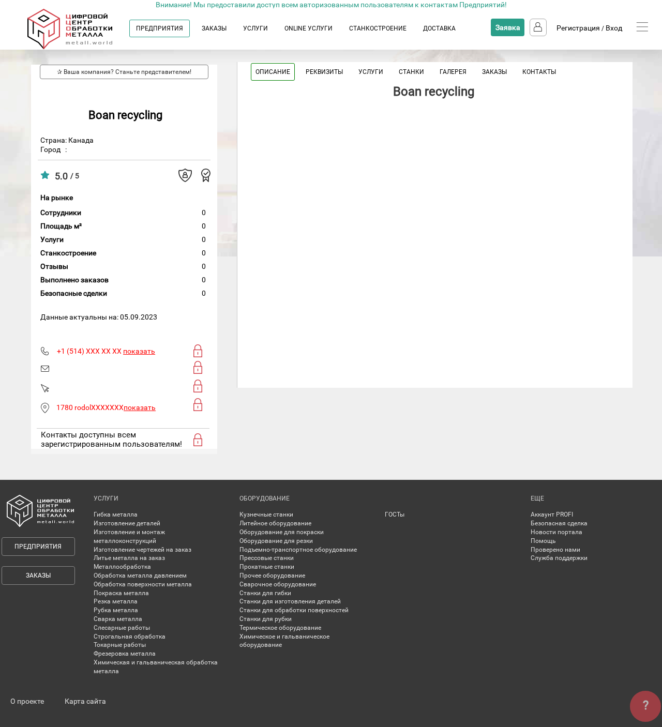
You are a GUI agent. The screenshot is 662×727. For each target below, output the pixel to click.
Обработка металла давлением (140, 575)
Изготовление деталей (127, 523)
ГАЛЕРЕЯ (453, 71)
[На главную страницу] (80, 47)
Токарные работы (120, 644)
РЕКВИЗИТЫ (324, 71)
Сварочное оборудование (277, 584)
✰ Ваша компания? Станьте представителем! (124, 71)
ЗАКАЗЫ (214, 28)
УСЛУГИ (255, 28)
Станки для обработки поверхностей (294, 610)
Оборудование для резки (276, 540)
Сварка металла (118, 619)
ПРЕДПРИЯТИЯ (159, 28)
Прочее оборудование (272, 575)
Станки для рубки (265, 619)
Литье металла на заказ (129, 558)
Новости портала (556, 532)
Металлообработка (122, 566)
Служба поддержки (559, 558)
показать (139, 351)
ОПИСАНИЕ (272, 71)
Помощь (543, 540)
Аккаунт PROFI (552, 514)
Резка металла (116, 601)
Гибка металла (116, 514)
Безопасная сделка (559, 523)
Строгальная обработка (130, 636)
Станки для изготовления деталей (290, 601)
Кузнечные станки (266, 514)
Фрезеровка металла (125, 653)
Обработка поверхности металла (143, 584)
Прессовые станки (266, 558)
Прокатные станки (266, 566)
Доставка (439, 28)
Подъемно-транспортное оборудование (298, 549)
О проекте (27, 701)
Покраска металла (121, 593)
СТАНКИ (411, 71)
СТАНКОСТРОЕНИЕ (378, 28)
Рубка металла (116, 610)
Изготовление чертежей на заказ (142, 549)
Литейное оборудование (275, 523)
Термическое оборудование (280, 627)
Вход (614, 28)
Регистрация (578, 28)
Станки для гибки (265, 593)
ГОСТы (394, 514)
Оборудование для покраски (281, 532)
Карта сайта (85, 701)
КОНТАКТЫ (539, 71)
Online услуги (308, 28)
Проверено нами (555, 549)
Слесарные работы (122, 627)
